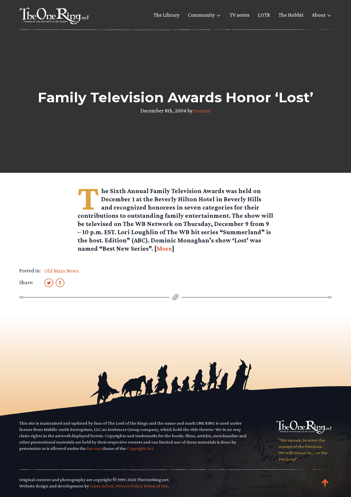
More (164, 248)
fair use (94, 448)
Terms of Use (155, 485)
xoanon (202, 111)
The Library (166, 15)
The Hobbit (291, 15)
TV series (240, 15)
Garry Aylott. (102, 485)
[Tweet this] (48, 282)
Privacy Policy (129, 485)
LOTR (264, 15)
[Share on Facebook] (60, 282)
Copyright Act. (140, 448)
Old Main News (61, 271)
